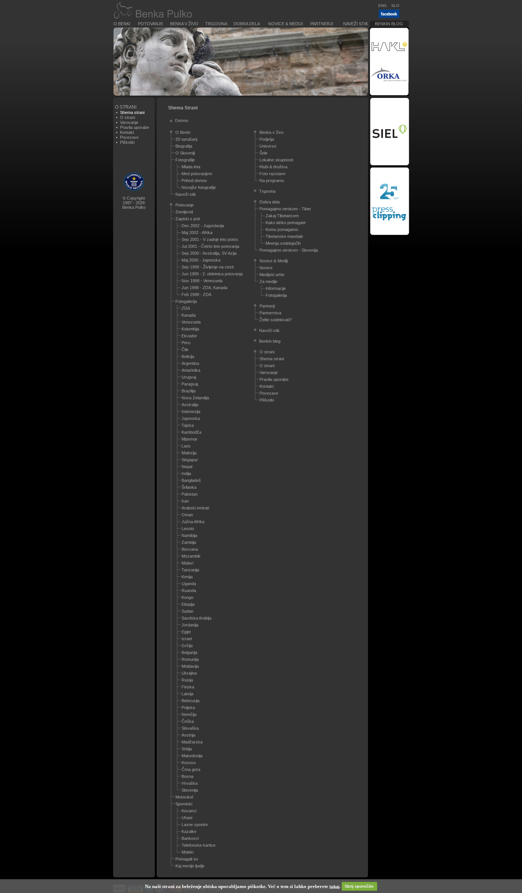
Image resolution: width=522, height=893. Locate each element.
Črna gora (191, 769)
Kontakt (127, 132)
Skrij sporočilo (359, 886)
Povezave (129, 137)
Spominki (183, 804)
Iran (185, 501)
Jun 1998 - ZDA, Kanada (204, 287)
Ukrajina (189, 673)
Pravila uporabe (134, 127)
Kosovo (189, 762)
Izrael (187, 638)
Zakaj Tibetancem (282, 215)
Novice (265, 267)
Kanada (189, 315)
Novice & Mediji (285, 23)
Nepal (187, 466)
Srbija (187, 749)
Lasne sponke (195, 824)
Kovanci (189, 810)
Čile (185, 349)
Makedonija (192, 755)
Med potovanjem (197, 173)
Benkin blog (389, 23)
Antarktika (191, 370)
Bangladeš (191, 480)
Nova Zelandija (195, 397)
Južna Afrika (193, 521)
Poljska (188, 707)
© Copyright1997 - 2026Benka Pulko (134, 203)
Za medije (268, 281)
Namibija (189, 535)
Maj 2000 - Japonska (201, 260)
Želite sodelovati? (275, 319)
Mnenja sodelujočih (283, 243)
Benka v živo (184, 23)
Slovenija (190, 790)
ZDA (186, 308)
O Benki (121, 23)
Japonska (191, 418)
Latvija (187, 693)
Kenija (187, 576)
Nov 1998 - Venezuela (202, 280)
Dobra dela (246, 23)
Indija (186, 473)
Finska (188, 687)
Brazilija (189, 391)
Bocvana (190, 549)
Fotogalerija (186, 301)
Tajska (188, 425)
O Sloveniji (185, 153)
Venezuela (191, 322)
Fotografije (185, 160)
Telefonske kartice (199, 845)
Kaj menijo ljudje (189, 866)
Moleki (187, 852)
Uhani (187, 817)
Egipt (186, 631)
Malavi (187, 563)
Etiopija (188, 604)
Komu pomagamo (282, 229)
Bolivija (188, 356)
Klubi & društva (273, 166)
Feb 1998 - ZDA (196, 294)
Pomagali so (186, 859)
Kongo (187, 597)
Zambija (189, 542)
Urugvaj (189, 377)
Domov (181, 120)
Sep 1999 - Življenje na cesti (207, 267)
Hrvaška (190, 783)
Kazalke (189, 831)
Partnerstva (270, 313)
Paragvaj (190, 384)
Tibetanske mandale (284, 236)
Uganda (189, 583)
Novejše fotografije (199, 187)
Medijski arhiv (272, 274)
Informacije (276, 288)
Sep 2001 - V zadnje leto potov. (210, 239)
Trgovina (216, 23)
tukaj (334, 886)
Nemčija (189, 714)
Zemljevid (184, 212)
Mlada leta (191, 166)
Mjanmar (190, 439)
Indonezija (191, 411)
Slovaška (190, 728)
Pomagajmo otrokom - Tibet (285, 209)
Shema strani (271, 358)
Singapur (190, 459)
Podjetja (266, 139)
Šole (263, 153)
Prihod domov (194, 180)
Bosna (187, 776)
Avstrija (188, 735)
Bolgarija (189, 652)
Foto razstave (272, 173)
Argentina (190, 363)
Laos (186, 446)
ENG (382, 5)
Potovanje (150, 23)
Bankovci (190, 838)
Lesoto (188, 528)
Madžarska (192, 742)
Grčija (187, 645)
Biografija (183, 146)
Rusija (187, 680)
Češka (188, 721)
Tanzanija (190, 570)
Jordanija (190, 625)
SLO (395, 5)
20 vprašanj (186, 139)
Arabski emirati (195, 508)
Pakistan (190, 494)
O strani (127, 117)
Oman (187, 514)
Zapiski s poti (187, 218)
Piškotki (127, 142)
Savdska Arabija (196, 618)
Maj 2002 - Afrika (197, 232)
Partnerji (321, 23)
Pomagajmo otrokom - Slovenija (288, 250)
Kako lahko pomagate (286, 222)
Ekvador (189, 335)
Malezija (189, 453)
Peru (186, 342)
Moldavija (190, 666)
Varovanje (129, 122)
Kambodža (191, 432)
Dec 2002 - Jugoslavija (203, 225)
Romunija (190, 659)
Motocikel (184, 797)
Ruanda (189, 590)
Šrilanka (189, 487)
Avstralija (190, 404)
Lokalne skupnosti (276, 160)
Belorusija (190, 700)
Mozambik (191, 556)
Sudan (187, 611)
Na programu (271, 180)
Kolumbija (190, 329)
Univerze (267, 146)
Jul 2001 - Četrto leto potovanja (210, 246)
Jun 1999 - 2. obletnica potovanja (212, 274)
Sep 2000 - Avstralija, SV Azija (209, 253)
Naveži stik (355, 23)
